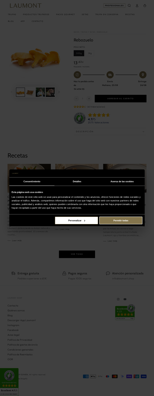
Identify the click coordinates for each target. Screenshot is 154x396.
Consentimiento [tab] (31, 181)
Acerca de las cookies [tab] (122, 181)
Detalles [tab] (77, 181)
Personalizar (75, 220)
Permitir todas (120, 220)
